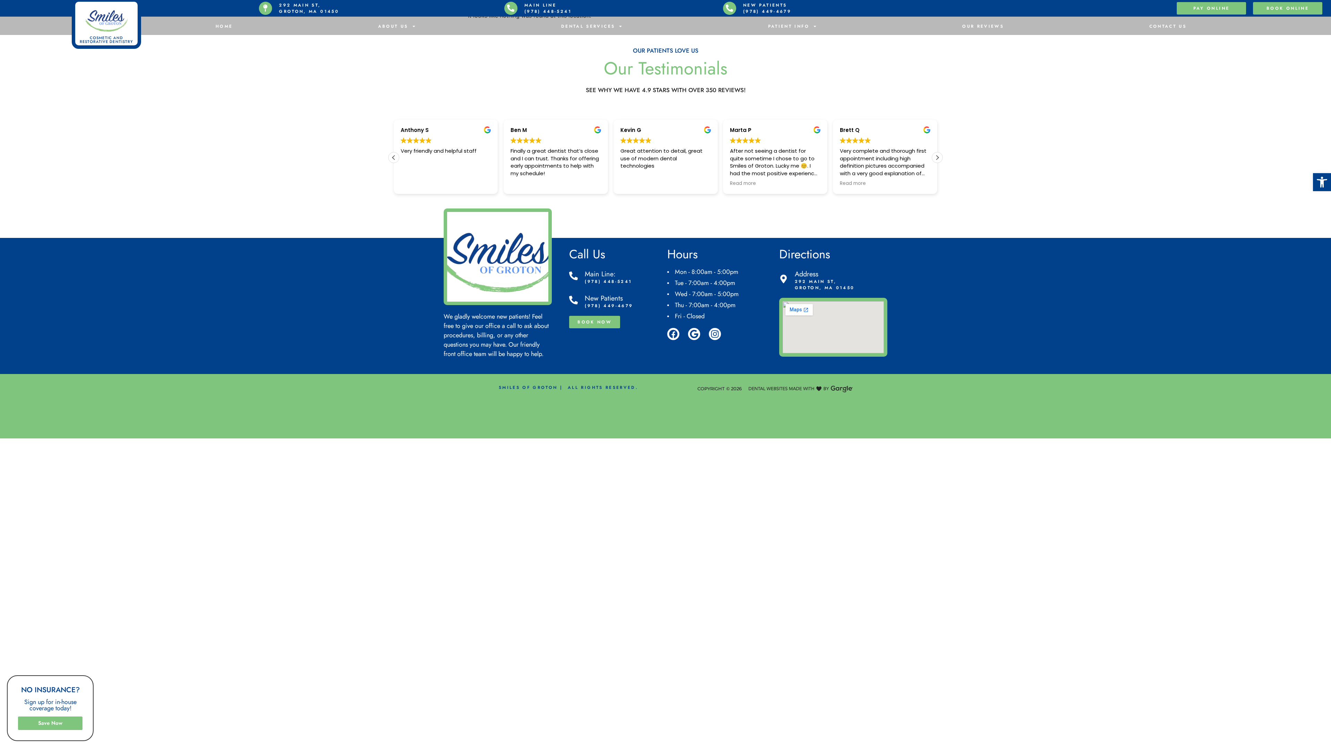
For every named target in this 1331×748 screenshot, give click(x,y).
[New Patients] (573, 300)
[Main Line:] (573, 275)
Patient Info (788, 26)
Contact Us (1168, 26)
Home (224, 26)
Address (806, 274)
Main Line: (600, 274)
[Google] (694, 334)
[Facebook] (673, 334)
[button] (1322, 182)
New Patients (604, 298)
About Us (393, 26)
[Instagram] (715, 334)
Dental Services (588, 26)
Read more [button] (743, 183)
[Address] (783, 279)
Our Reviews (983, 26)
